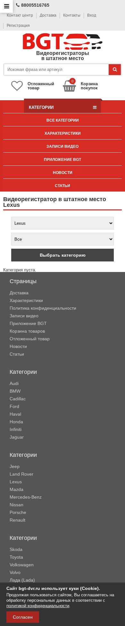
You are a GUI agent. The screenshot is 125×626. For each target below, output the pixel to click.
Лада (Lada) (22, 580)
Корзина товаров (27, 331)
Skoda (16, 549)
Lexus (16, 481)
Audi (14, 383)
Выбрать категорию (63, 255)
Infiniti (15, 429)
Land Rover (21, 474)
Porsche (18, 512)
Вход (91, 15)
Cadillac (18, 398)
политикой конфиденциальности (37, 605)
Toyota (16, 557)
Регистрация (18, 25)
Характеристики (63, 133)
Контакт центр (20, 15)
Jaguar (17, 437)
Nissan (16, 504)
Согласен (23, 617)
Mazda (16, 489)
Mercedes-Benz (26, 497)
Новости (62, 172)
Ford (14, 406)
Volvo (15, 572)
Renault (17, 520)
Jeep (15, 466)
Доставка (48, 15)
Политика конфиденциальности (43, 308)
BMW (15, 391)
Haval (15, 414)
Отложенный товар (30, 338)
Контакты (71, 15)
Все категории (62, 120)
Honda (16, 421)
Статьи (62, 186)
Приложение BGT (62, 159)
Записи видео (62, 146)
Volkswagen (22, 564)
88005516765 (35, 5)
